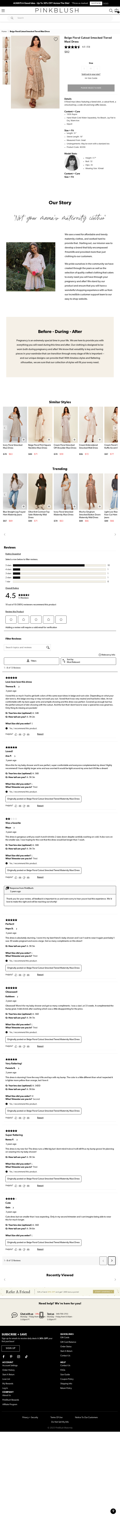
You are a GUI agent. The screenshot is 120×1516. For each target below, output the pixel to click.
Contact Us (65, 1356)
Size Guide (65, 1375)
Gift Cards (64, 1337)
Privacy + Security (30, 1417)
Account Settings (10, 1365)
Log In (5, 1388)
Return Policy (66, 1388)
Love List (6, 1379)
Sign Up (10, 1348)
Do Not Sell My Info (60, 1422)
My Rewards (7, 1384)
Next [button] (56, 72)
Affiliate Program (9, 1404)
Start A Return (66, 1351)
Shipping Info (66, 1384)
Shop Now (96, 3)
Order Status (66, 1347)
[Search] (111, 11)
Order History (8, 1370)
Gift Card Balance (68, 1342)
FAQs (62, 1370)
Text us (50, 1313)
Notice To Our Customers (86, 1417)
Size (91, 63)
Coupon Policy (66, 1379)
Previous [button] (14, 72)
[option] (35, 72)
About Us (6, 1395)
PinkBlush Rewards (10, 1400)
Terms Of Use (56, 1417)
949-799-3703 (62, 1314)
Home (4, 32)
